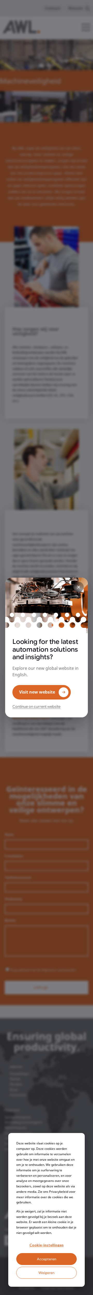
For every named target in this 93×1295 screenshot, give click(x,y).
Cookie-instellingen (46, 1245)
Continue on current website (36, 706)
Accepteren (46, 1259)
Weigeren (46, 1272)
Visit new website (37, 692)
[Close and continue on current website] (78, 587)
